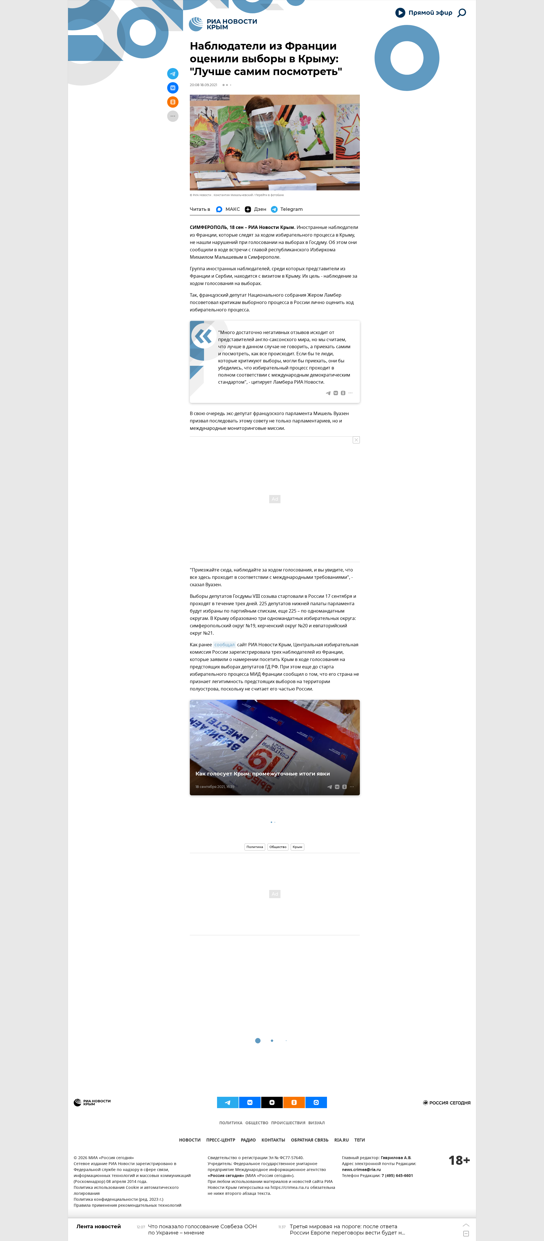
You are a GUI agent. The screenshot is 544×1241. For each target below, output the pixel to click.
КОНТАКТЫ (273, 1141)
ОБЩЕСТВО (256, 1123)
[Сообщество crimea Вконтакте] (250, 1102)
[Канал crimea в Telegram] (228, 1102)
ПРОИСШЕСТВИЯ (288, 1123)
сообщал (224, 644)
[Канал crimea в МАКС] (316, 1102)
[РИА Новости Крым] (222, 24)
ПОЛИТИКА (231, 1123)
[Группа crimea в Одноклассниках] (294, 1102)
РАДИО (248, 1141)
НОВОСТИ (190, 1141)
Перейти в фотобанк (269, 195)
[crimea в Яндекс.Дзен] (272, 1102)
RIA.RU (341, 1141)
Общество (277, 847)
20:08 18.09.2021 (203, 85)
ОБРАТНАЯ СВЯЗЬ (310, 1141)
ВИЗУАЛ (316, 1123)
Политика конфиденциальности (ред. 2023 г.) (118, 1200)
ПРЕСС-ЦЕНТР (220, 1141)
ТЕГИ (359, 1141)
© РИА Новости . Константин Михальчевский (221, 195)
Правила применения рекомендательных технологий (127, 1205)
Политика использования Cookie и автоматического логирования (126, 1191)
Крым (297, 847)
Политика (254, 847)
